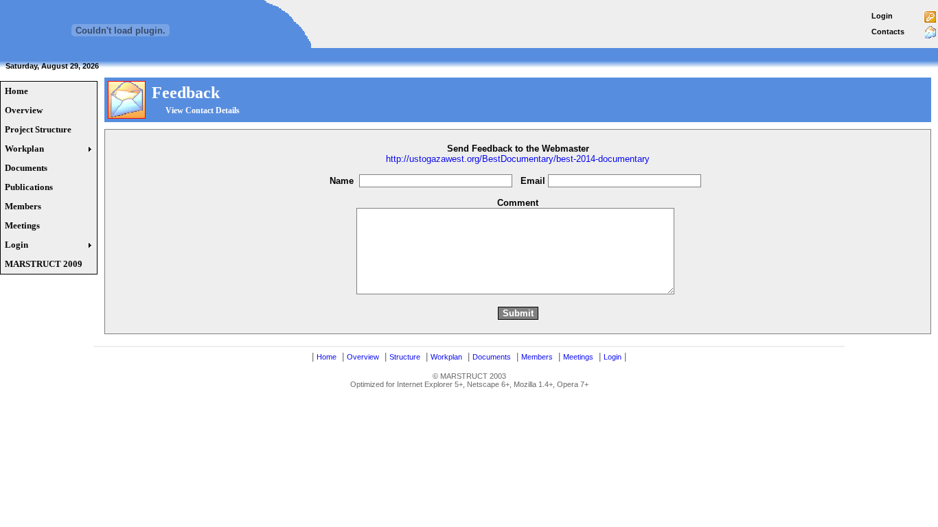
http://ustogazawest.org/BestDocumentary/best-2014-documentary (518, 159)
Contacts (887, 31)
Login (882, 16)
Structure (404, 357)
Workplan (446, 357)
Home (326, 357)
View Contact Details (202, 110)
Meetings (578, 357)
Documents (491, 357)
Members (537, 357)
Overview (363, 357)
